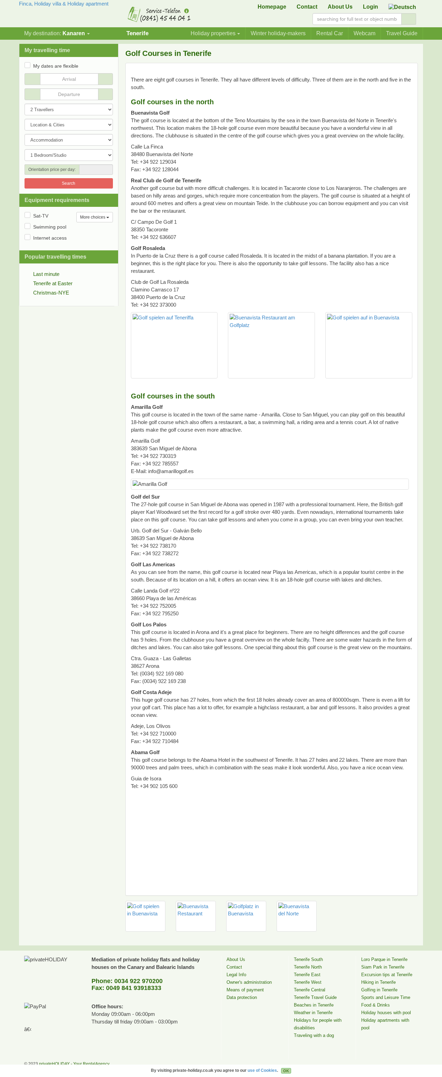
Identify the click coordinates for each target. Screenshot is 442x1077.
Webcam (364, 33)
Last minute (46, 274)
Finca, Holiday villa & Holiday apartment (63, 4)
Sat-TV (40, 216)
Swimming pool (49, 227)
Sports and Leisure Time (385, 997)
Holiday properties (213, 33)
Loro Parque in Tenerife (384, 959)
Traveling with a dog (314, 1035)
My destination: (54, 33)
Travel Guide (401, 33)
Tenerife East (307, 974)
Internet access (50, 238)
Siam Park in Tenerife (382, 967)
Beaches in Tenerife (314, 1005)
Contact (307, 7)
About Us (340, 7)
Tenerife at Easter (53, 283)
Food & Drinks (375, 1005)
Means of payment (245, 989)
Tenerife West (307, 982)
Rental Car (329, 33)
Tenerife (137, 33)
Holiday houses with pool (386, 1012)
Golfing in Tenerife (379, 989)
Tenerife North (308, 967)
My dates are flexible (55, 66)
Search (68, 183)
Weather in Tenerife (313, 1012)
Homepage (272, 7)
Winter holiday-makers (278, 33)
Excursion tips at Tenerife (386, 974)
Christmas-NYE (51, 293)
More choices (93, 217)
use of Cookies (262, 1070)
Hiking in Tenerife (378, 982)
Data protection (242, 997)
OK (286, 1071)
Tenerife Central (309, 989)
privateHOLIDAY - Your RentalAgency (74, 1063)
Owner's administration (249, 982)
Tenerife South (308, 959)
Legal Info (236, 974)
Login (370, 7)
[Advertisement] (256, 71)
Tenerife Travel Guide (315, 997)
